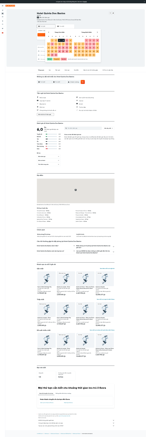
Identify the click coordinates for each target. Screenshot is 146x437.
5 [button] (75, 44)
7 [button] (48, 44)
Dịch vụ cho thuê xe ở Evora (46, 402)
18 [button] (63, 47)
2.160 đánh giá (45, 17)
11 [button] (63, 44)
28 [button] (48, 55)
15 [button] (52, 47)
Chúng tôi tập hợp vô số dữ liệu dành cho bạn (50, 423)
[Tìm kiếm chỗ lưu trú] (3, 13)
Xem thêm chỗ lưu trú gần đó (107, 268)
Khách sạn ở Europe (55, 433)
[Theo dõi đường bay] (3, 24)
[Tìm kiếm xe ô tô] (3, 16)
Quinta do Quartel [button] (100, 287)
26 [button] (67, 51)
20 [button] (70, 47)
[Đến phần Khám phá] (3, 21)
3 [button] (59, 40)
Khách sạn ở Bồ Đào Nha (66, 433)
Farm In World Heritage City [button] (44, 287)
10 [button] (59, 44)
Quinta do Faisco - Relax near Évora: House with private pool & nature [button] (85, 287)
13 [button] (70, 44)
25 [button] (63, 51)
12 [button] (66, 44)
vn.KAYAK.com (40, 433)
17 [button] (59, 47)
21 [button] (48, 51)
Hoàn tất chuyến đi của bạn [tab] (46, 393)
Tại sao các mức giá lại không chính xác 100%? (50, 426)
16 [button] (55, 47)
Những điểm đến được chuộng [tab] (63, 393)
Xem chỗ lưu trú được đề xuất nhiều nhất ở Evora (102, 330)
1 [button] (86, 40)
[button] (144, 1)
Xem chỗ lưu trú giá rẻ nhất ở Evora (105, 299)
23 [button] (56, 51)
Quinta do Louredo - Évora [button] (63, 287)
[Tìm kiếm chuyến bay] (3, 10)
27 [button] (70, 51)
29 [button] (52, 55)
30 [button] (56, 55)
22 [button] (52, 51)
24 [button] (59, 51)
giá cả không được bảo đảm (64, 415)
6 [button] (70, 40)
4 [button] (63, 40)
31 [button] (93, 55)
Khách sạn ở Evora (68, 402)
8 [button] (52, 44)
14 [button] (48, 47)
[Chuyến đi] (3, 28)
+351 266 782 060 (41, 21)
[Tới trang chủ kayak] (10, 6)
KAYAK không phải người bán (46, 420)
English (85, 1)
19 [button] (66, 47)
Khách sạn (47, 433)
